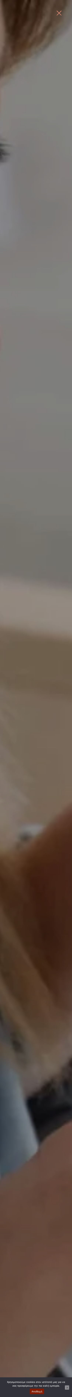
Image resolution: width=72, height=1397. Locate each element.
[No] (67, 1387)
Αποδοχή (37, 1391)
